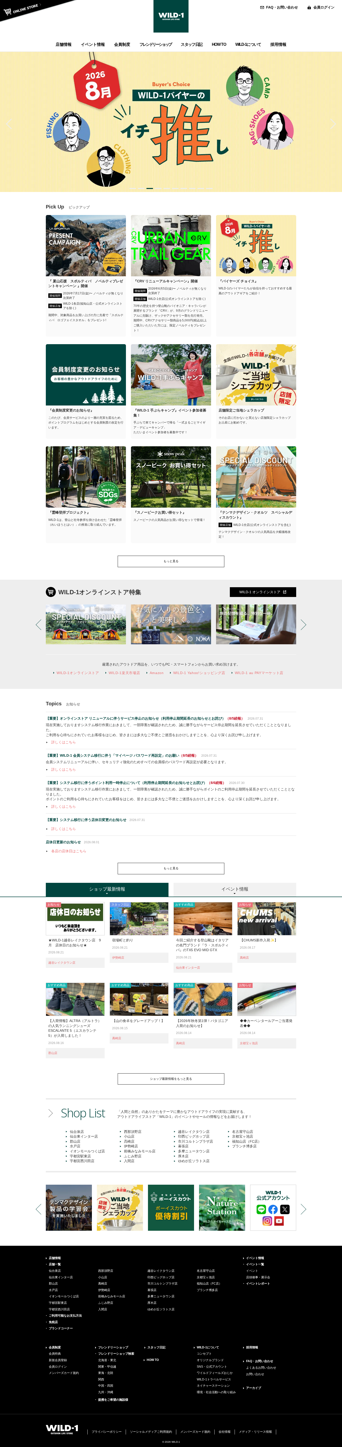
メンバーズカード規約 (64, 1373)
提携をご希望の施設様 (113, 1399)
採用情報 (252, 1347)
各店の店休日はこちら (68, 851)
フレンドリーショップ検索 (116, 1353)
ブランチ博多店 (244, 1146)
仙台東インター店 (188, 967)
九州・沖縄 (105, 1392)
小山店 (129, 1136)
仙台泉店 (77, 1132)
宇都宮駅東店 (80, 1156)
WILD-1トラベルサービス (214, 1379)
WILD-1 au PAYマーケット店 (259, 673)
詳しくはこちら (63, 742)
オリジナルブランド (210, 1360)
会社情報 (225, 1431)
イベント (252, 1271)
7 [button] (184, 188)
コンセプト (204, 1353)
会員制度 (55, 1347)
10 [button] (209, 188)
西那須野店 (132, 1132)
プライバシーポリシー (107, 1431)
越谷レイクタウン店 (61, 962)
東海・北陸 (105, 1373)
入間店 (129, 1161)
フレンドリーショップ (113, 1347)
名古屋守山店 (242, 1132)
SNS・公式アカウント (212, 1366)
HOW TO (153, 1360)
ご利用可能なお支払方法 (65, 1315)
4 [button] (158, 188)
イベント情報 (255, 1258)
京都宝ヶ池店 (249, 1043)
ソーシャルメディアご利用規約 (151, 1431)
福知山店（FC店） (246, 1141)
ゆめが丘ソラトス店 (194, 1161)
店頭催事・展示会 (258, 1277)
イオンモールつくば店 (87, 1151)
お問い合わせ (255, 1374)
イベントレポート (258, 1283)
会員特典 (55, 1353)
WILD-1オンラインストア (78, 673)
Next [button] (330, 124)
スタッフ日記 (156, 1347)
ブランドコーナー (61, 1328)
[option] (171, 122)
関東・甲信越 (107, 1366)
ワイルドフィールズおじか (215, 1373)
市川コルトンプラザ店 (195, 1141)
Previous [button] (11, 124)
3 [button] (149, 188)
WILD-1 (171, 16)
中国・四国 (105, 1385)
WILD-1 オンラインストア (259, 592)
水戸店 (75, 1146)
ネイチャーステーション (213, 1385)
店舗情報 (55, 1258)
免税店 (53, 1322)
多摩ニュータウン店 (194, 1151)
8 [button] (192, 188)
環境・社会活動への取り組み (216, 1392)
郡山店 (52, 1053)
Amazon (157, 673)
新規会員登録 (58, 1360)
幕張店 (183, 1146)
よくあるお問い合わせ (261, 1367)
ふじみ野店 (132, 1156)
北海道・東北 (107, 1360)
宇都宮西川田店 (82, 1161)
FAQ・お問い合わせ (282, 7)
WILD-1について (208, 1347)
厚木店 (183, 1156)
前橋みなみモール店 (139, 1151)
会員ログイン (323, 7)
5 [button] (166, 188)
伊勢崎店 (118, 957)
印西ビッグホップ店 (194, 1136)
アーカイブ (253, 1388)
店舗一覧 (55, 1264)
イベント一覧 (255, 1264)
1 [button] (132, 188)
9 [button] (201, 188)
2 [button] (141, 188)
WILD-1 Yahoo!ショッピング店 (199, 673)
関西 (101, 1379)
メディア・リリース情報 (255, 1431)
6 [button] (175, 188)
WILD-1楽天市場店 (124, 673)
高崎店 (244, 957)
